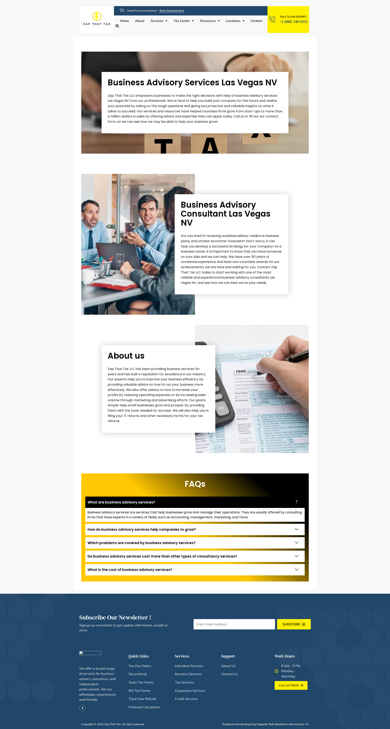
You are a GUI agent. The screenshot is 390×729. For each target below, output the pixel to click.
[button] (117, 26)
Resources (208, 21)
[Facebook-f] (82, 708)
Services (157, 21)
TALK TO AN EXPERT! (293, 16)
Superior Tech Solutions (271, 724)
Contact (256, 21)
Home (124, 21)
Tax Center (181, 21)
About (139, 21)
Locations (233, 21)
